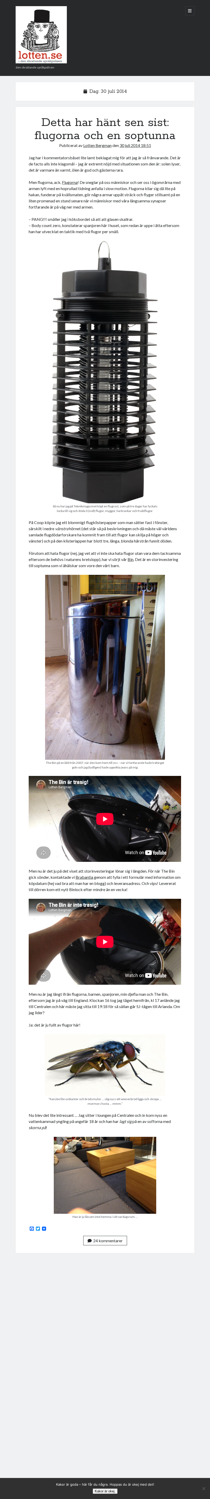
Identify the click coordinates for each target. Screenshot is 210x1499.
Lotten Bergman (97, 145)
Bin (130, 559)
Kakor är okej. (105, 1491)
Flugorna (70, 182)
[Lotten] (41, 61)
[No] (203, 1488)
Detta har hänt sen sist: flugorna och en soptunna (105, 129)
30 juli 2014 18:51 (135, 145)
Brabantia (84, 877)
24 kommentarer (108, 1240)
